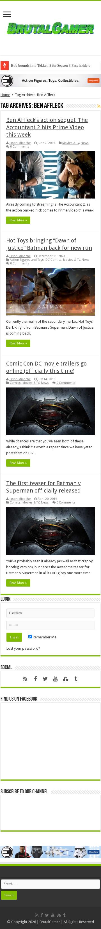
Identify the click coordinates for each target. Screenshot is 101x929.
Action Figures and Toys (27, 260)
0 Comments (19, 146)
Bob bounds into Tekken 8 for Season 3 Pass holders (50, 65)
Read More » (18, 220)
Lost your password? (23, 648)
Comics (15, 383)
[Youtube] (55, 678)
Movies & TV (70, 143)
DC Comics (53, 260)
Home (5, 95)
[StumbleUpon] (65, 678)
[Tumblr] (75, 678)
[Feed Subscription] (98, 106)
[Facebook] (35, 678)
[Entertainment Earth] (50, 80)
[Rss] (25, 678)
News (85, 143)
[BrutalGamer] (50, 27)
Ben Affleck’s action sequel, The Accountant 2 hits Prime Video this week (47, 127)
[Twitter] (45, 678)
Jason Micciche (20, 143)
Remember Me (44, 637)
